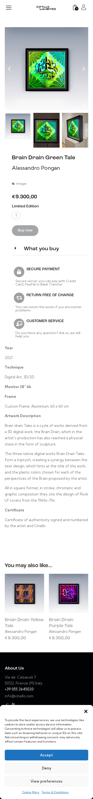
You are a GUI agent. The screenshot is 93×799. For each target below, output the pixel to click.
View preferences (46, 781)
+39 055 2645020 (19, 689)
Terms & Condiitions (55, 792)
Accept (46, 755)
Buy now (25, 230)
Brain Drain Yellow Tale (24, 623)
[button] (85, 711)
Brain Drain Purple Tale (61, 623)
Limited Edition (25, 206)
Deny (46, 768)
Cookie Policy (30, 792)
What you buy (41, 249)
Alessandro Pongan (36, 168)
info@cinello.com (19, 696)
